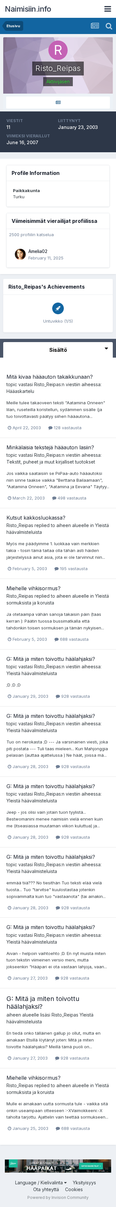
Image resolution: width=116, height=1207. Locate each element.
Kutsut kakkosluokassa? (35, 517)
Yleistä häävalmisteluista (31, 673)
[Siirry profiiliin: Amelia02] (20, 254)
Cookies (74, 1189)
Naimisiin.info (28, 9)
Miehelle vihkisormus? (33, 588)
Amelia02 (37, 251)
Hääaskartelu (20, 391)
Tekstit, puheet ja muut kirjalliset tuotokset (50, 462)
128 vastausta (67, 427)
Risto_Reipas (47, 384)
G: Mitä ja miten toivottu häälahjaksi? (50, 659)
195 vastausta (73, 568)
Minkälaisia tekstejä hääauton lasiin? (50, 447)
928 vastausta (75, 696)
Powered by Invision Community (58, 1197)
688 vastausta (74, 639)
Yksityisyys (84, 1182)
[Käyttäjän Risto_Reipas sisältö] (58, 102)
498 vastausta (71, 497)
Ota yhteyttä (46, 1189)
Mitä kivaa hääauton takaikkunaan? (49, 377)
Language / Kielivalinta (39, 1182)
